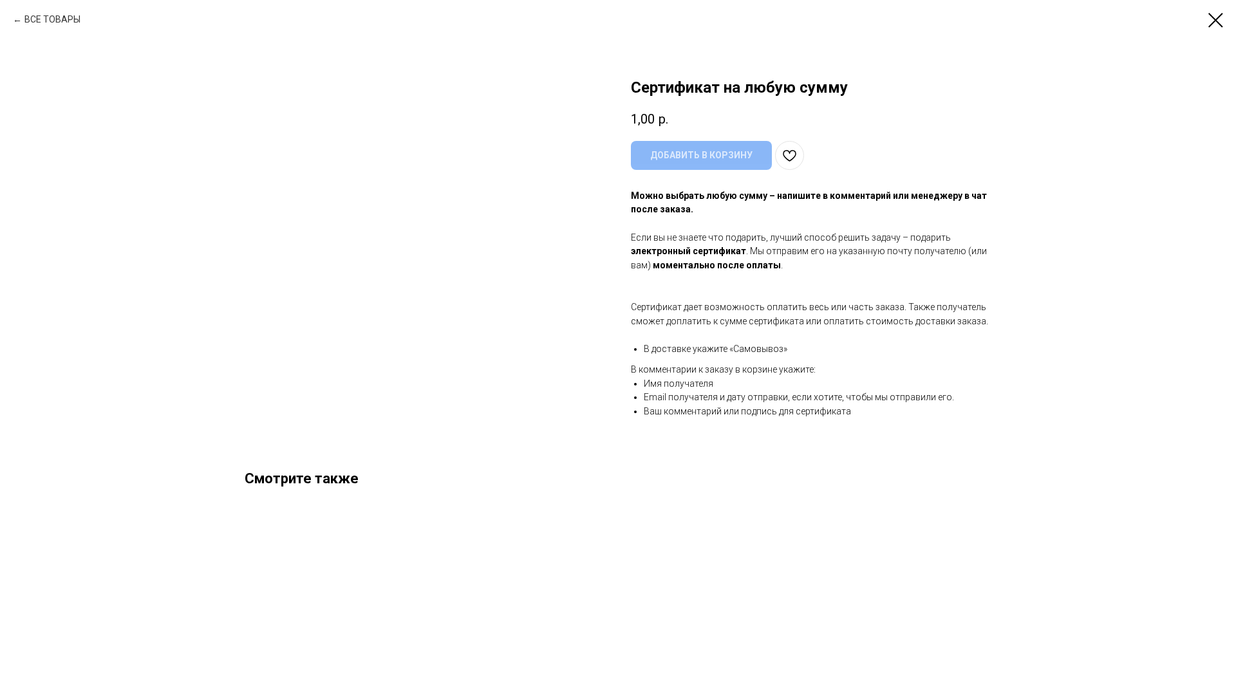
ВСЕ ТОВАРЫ (52, 19)
